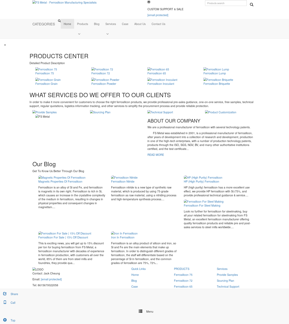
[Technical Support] (160, 112)
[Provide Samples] (44, 112)
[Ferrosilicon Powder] (105, 79)
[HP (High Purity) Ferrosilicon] (203, 177)
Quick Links (138, 269)
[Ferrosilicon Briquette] (218, 79)
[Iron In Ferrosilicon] (124, 233)
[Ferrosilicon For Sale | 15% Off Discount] (64, 233)
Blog (96, 24)
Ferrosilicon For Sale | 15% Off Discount (63, 237)
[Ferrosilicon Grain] (48, 79)
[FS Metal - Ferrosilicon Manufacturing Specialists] (64, 2)
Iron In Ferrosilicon (122, 237)
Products (82, 24)
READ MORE (155, 155)
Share (14, 294)
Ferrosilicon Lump (214, 73)
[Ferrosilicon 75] (46, 69)
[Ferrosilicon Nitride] (124, 177)
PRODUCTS (181, 269)
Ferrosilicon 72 (100, 73)
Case (125, 24)
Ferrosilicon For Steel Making (202, 205)
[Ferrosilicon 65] (158, 69)
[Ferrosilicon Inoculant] (162, 79)
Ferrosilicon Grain (46, 84)
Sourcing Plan (225, 280)
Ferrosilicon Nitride (122, 181)
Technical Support (228, 286)
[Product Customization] (220, 112)
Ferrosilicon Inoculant (160, 84)
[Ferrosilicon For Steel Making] (204, 201)
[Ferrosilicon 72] (102, 69)
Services (110, 24)
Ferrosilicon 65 (156, 73)
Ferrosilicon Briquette (216, 84)
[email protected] (51, 279)
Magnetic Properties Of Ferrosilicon (60, 181)
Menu (149, 311)
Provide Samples (227, 275)
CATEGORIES (43, 23)
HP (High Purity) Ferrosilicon (201, 181)
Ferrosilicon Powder (103, 84)
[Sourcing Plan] (100, 112)
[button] (82, 34)
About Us (140, 24)
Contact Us (158, 24)
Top (12, 320)
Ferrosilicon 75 (44, 73)
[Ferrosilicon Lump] (216, 69)
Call (12, 303)
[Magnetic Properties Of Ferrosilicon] (62, 177)
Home (67, 24)
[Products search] (252, 4)
